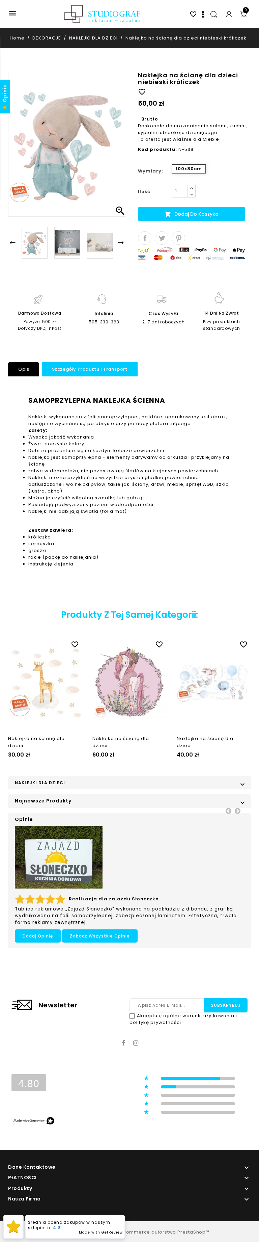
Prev (228, 810)
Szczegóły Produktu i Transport (89, 369)
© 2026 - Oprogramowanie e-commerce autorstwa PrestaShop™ (129, 1232)
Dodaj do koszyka (192, 214)
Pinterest (178, 238)
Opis (23, 369)
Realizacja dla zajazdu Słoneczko (114, 899)
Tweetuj (161, 238)
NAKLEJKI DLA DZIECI (40, 783)
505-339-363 (104, 322)
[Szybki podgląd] (52, 643)
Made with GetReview (101, 1232)
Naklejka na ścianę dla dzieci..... (36, 742)
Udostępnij (144, 238)
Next (237, 810)
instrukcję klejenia (51, 564)
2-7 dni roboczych (163, 322)
